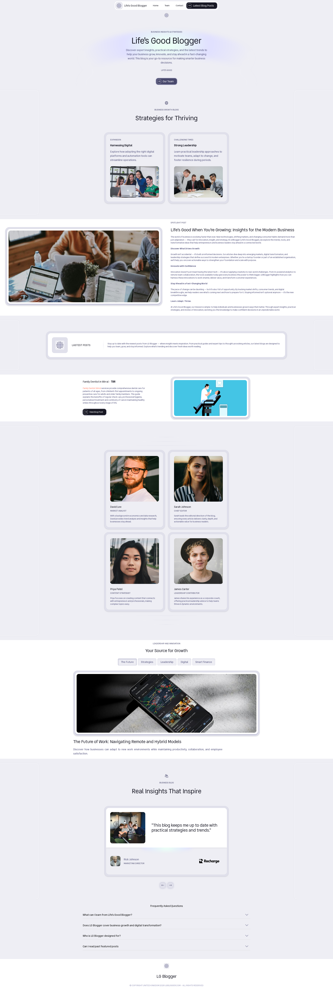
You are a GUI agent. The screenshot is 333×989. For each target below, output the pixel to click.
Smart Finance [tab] (203, 662)
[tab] (166, 914)
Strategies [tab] (147, 662)
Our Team (168, 81)
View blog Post (96, 411)
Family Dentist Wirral (92, 388)
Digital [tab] (184, 662)
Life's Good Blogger (135, 5)
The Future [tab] (127, 662)
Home (155, 5)
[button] (166, 915)
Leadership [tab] (167, 662)
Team (167, 5)
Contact (179, 5)
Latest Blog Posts (203, 6)
